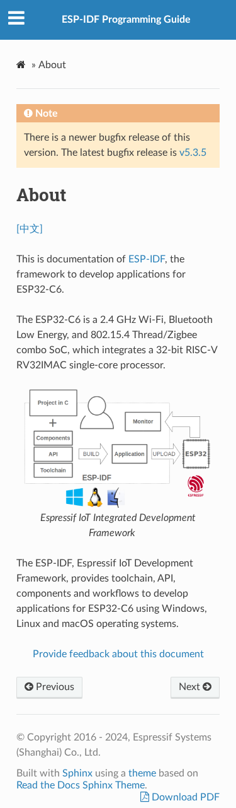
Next (191, 687)
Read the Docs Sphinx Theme (80, 785)
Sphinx (77, 773)
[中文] (29, 229)
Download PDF (184, 797)
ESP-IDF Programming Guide (126, 20)
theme (142, 773)
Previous (53, 687)
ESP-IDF (146, 259)
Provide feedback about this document (118, 654)
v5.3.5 (192, 153)
